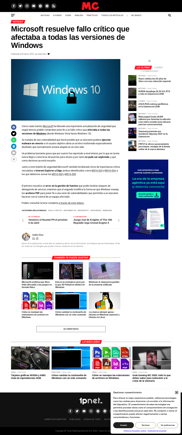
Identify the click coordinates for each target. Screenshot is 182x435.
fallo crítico (55, 210)
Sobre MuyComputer (55, 419)
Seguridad (96, 210)
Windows (41, 133)
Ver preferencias (168, 425)
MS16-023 (97, 170)
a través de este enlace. (71, 203)
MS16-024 (110, 170)
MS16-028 (70, 174)
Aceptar (123, 425)
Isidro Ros (42, 54)
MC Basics (136, 15)
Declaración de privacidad (157, 431)
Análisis (79, 15)
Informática (70, 210)
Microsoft (48, 126)
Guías (68, 15)
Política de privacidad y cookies (135, 431)
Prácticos (92, 15)
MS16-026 (57, 174)
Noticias (45, 15)
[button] (176, 392)
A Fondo (57, 15)
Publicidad (74, 419)
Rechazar (146, 425)
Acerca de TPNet (92, 419)
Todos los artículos (112, 15)
